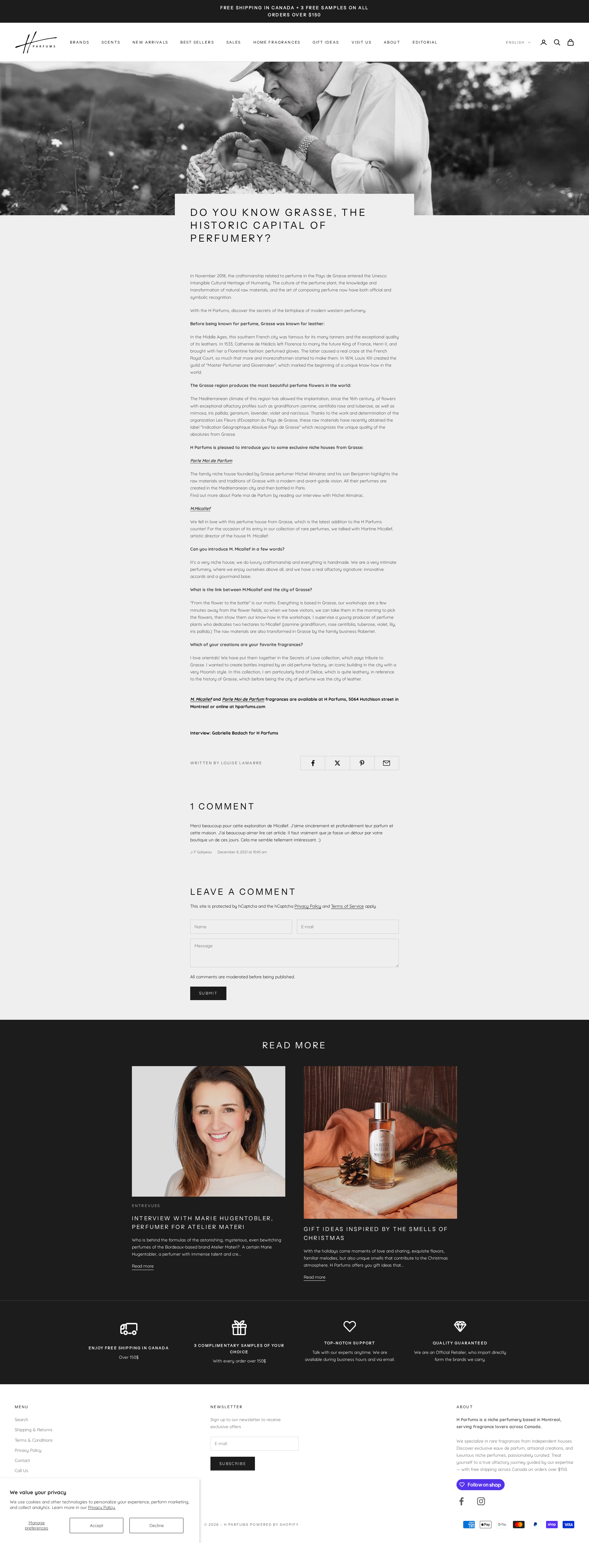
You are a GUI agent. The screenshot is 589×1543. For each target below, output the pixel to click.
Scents (111, 42)
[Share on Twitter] (337, 763)
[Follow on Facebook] (461, 1501)
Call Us (21, 1470)
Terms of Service (347, 906)
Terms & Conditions (34, 1440)
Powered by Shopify (274, 1524)
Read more (143, 1266)
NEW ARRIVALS (150, 42)
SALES (233, 42)
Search (21, 1419)
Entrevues (146, 1205)
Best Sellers (197, 42)
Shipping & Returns (33, 1429)
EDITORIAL (425, 42)
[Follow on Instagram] (481, 1501)
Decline (156, 1525)
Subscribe (232, 1463)
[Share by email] (387, 763)
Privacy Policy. (102, 1507)
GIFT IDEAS (326, 42)
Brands (79, 42)
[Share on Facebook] (313, 763)
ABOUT (392, 42)
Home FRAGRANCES (276, 42)
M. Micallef (201, 699)
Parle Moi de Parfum (243, 699)
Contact (22, 1460)
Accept (96, 1525)
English (515, 42)
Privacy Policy (307, 906)
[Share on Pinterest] (362, 763)
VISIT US (361, 42)
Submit (208, 993)
